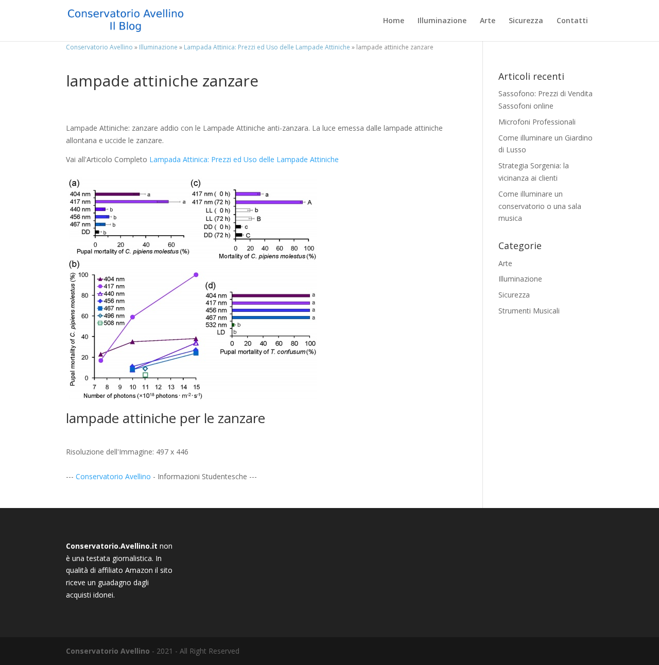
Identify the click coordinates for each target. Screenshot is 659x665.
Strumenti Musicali (529, 311)
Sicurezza (526, 21)
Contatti (572, 21)
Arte (487, 21)
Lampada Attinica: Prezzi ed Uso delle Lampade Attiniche (244, 159)
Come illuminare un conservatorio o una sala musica (539, 206)
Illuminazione (442, 21)
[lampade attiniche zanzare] (194, 396)
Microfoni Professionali (537, 122)
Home (393, 21)
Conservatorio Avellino (113, 476)
